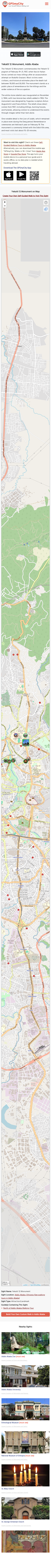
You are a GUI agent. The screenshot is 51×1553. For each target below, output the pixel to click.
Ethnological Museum (10, 1422)
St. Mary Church (7, 1488)
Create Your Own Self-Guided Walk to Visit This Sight (25, 196)
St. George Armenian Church (12, 1521)
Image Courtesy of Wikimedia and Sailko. (14, 134)
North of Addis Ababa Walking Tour (18, 1308)
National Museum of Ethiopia (13, 1455)
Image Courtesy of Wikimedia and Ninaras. (14, 1393)
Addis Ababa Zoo (8, 1356)
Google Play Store (18, 154)
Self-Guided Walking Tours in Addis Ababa (23, 144)
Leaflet (25, 1285)
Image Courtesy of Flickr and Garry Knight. (14, 1492)
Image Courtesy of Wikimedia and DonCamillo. (16, 1525)
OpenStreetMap (35, 1285)
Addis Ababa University (11, 1389)
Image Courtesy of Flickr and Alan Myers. (14, 1360)
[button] (25, 742)
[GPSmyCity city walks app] (16, 4)
